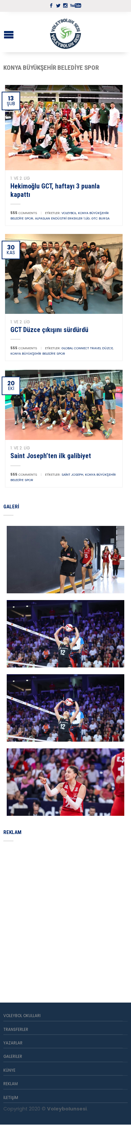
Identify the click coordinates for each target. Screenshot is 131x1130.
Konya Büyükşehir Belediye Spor (37, 353)
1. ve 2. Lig (20, 178)
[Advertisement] (65, 914)
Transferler (15, 1029)
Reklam (10, 1084)
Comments (23, 213)
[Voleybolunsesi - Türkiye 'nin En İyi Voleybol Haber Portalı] (65, 32)
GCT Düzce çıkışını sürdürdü (49, 330)
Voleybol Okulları (22, 1015)
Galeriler (12, 1056)
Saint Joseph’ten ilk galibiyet (50, 456)
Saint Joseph (72, 474)
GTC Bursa (100, 218)
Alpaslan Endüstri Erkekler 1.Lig (62, 218)
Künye (9, 1070)
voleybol (68, 213)
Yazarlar (13, 1043)
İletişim (10, 1097)
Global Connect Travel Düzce (87, 348)
